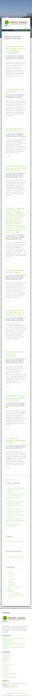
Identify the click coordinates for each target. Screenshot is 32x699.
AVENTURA (10, 572)
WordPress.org (26, 695)
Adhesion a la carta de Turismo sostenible (14, 353)
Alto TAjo (8, 556)
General (21, 59)
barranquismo (13, 556)
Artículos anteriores (9, 480)
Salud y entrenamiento (15, 587)
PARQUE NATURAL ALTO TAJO (14, 91)
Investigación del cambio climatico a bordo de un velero (14, 312)
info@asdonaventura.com (11, 687)
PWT (13, 695)
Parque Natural (19, 557)
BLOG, (18, 29)
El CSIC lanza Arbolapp (14, 509)
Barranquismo (12, 582)
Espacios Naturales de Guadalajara (14, 271)
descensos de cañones (11, 557)
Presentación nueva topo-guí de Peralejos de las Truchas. (15, 168)
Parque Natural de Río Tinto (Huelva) (14, 129)
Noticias (10, 597)
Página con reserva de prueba (15, 541)
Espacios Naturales (11, 59)
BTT (11, 576)
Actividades (11, 574)
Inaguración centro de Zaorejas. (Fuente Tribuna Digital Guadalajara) (15, 49)
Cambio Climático (21, 556)
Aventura (11, 580)
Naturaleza (22, 136)
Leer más (7, 80)
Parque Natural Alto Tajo (13, 97)
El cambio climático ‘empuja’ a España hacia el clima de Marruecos (15, 497)
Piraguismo (11, 585)
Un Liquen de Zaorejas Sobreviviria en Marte (15, 440)
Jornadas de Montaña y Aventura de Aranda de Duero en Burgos (15, 520)
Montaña (12, 578)
